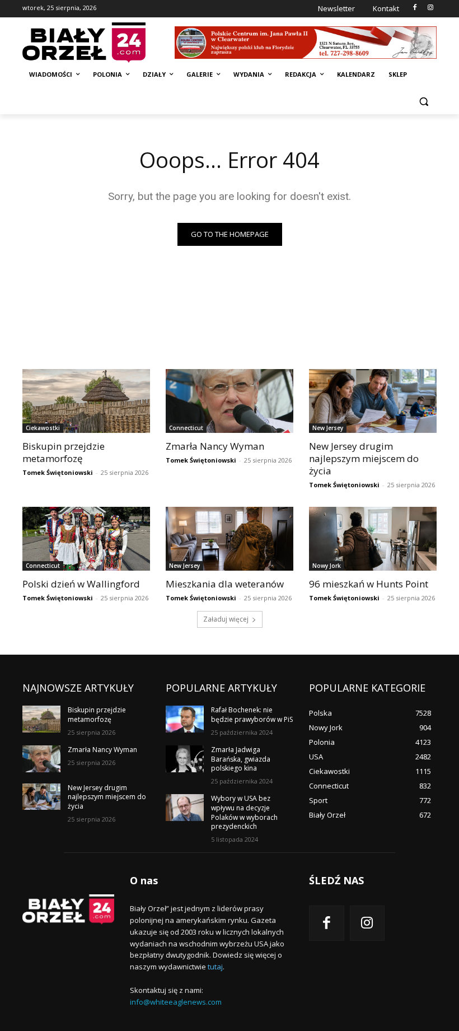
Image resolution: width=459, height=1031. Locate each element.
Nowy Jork (326, 566)
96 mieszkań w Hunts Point (368, 583)
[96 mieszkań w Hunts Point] (373, 539)
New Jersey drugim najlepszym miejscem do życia (364, 458)
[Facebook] (414, 8)
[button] (423, 101)
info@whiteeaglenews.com (176, 1002)
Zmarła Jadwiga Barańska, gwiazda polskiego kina (240, 759)
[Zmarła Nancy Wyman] (229, 401)
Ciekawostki (43, 428)
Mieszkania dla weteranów (225, 583)
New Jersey (327, 428)
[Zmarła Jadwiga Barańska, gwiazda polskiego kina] (185, 758)
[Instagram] (430, 8)
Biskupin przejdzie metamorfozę (63, 452)
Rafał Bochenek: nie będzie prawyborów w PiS (252, 714)
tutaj (215, 967)
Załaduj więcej (226, 619)
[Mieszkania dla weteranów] (229, 539)
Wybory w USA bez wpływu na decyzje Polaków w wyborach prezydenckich (244, 812)
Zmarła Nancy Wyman (215, 446)
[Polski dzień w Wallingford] (86, 539)
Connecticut (186, 428)
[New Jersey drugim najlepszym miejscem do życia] (373, 401)
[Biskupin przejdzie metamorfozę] (86, 401)
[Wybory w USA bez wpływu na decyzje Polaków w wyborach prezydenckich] (185, 807)
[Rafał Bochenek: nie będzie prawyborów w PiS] (185, 719)
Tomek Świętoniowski (57, 472)
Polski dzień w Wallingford (81, 583)
